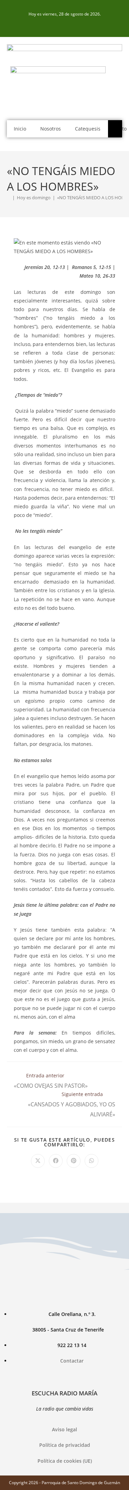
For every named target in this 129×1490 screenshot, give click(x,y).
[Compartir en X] (38, 1161)
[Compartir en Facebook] (56, 1161)
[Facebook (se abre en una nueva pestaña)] (64, 24)
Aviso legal (64, 1429)
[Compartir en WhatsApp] (91, 1161)
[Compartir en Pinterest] (73, 1161)
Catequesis (87, 128)
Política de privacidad (64, 1445)
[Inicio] (8, 197)
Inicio (20, 128)
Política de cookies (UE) (64, 1461)
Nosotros (50, 128)
